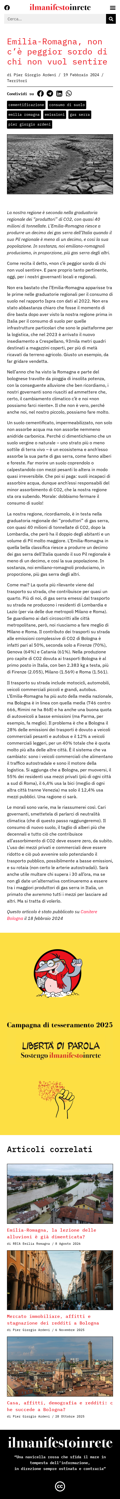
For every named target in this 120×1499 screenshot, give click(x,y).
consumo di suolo (67, 104)
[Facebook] (7, 8)
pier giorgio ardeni (29, 124)
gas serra (80, 114)
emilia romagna (24, 114)
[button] (40, 93)
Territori (17, 80)
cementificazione (26, 104)
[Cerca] (111, 19)
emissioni (55, 114)
